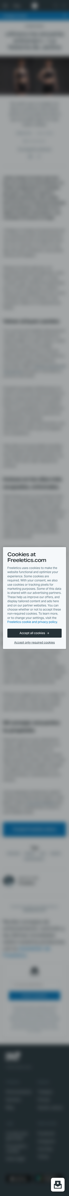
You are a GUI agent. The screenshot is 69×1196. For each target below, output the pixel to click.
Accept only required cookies (34, 642)
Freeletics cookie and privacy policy (32, 622)
